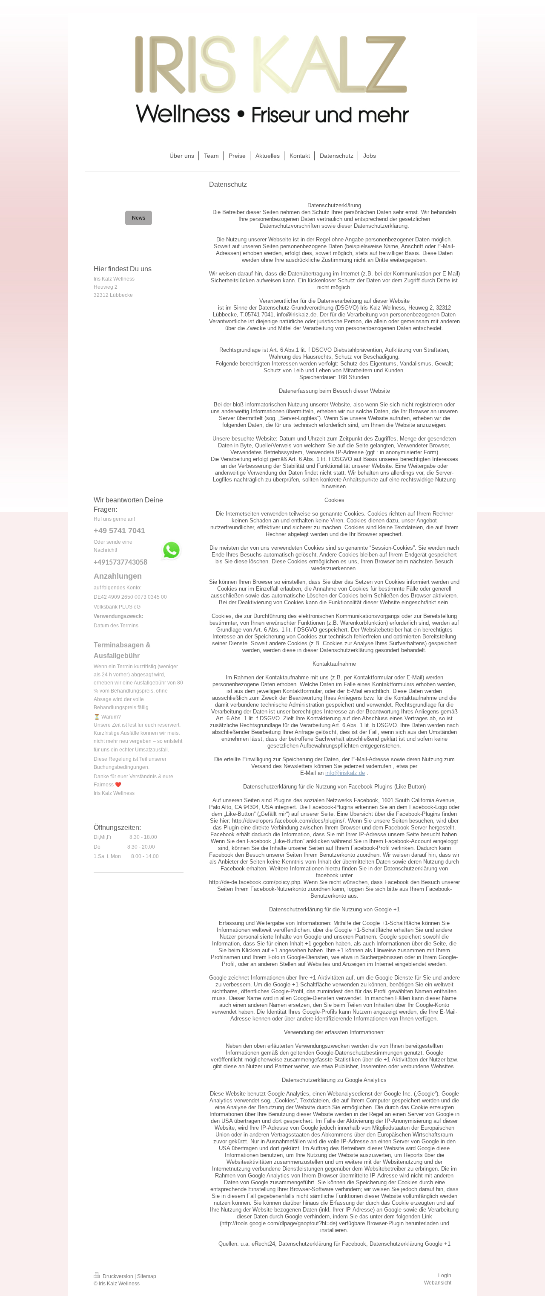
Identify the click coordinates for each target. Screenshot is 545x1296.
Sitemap (146, 1276)
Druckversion (118, 1276)
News (138, 218)
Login (444, 1276)
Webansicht (437, 1283)
